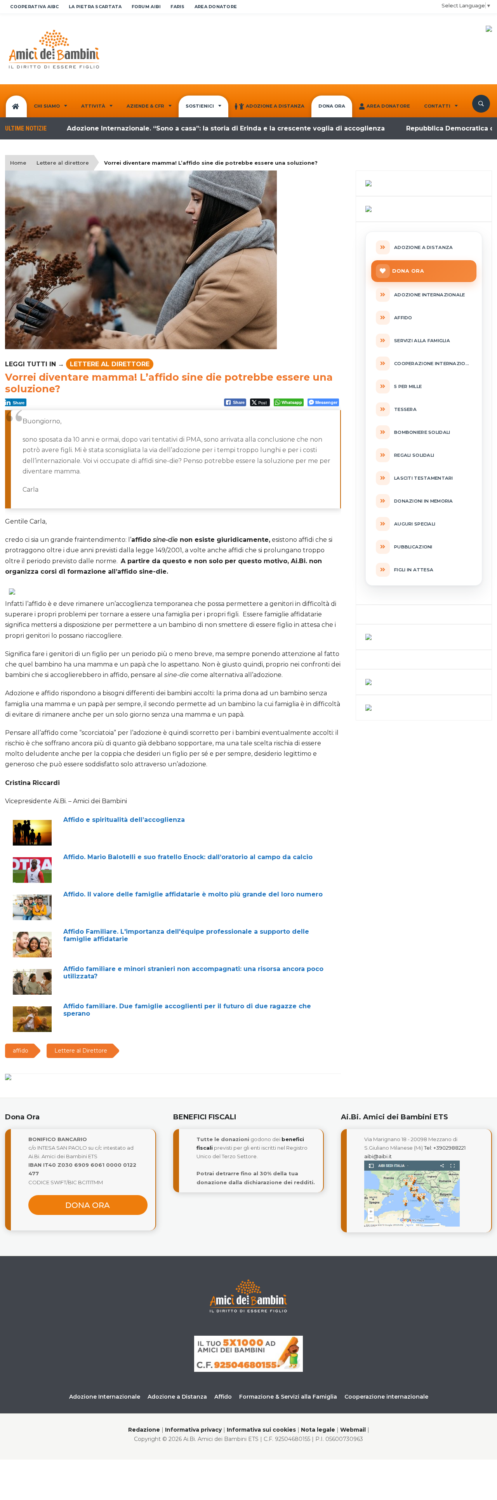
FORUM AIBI (146, 6)
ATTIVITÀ (93, 106)
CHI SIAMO (47, 106)
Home (18, 163)
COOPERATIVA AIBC (34, 6)
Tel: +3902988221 (445, 1148)
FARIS (177, 6)
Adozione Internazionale (104, 1396)
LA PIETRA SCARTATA (95, 6)
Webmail (353, 1429)
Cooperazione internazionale (386, 1396)
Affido (223, 1396)
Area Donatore (388, 106)
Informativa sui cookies (261, 1429)
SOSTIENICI (200, 106)
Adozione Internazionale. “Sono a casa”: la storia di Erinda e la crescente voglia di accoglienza (201, 128)
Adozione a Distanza (275, 106)
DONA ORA (331, 106)
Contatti (437, 106)
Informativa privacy (193, 1429)
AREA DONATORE (216, 6)
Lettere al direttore (62, 163)
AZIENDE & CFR (145, 106)
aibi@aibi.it (378, 1156)
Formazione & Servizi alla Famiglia (288, 1396)
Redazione (144, 1429)
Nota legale (318, 1429)
